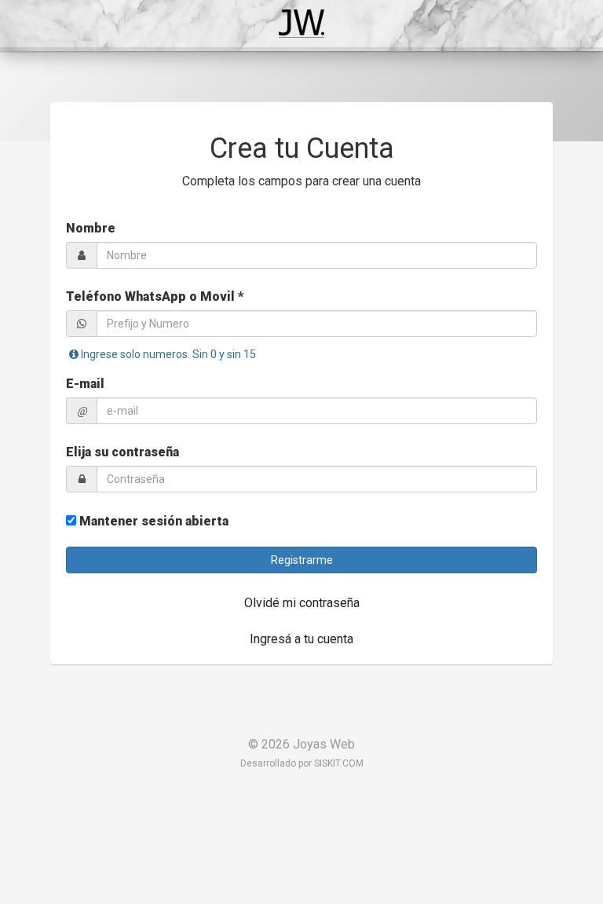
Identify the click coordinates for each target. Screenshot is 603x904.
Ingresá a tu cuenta (301, 638)
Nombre (90, 228)
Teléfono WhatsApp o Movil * (154, 296)
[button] (301, 560)
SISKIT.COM (339, 763)
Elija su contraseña (122, 452)
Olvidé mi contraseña (302, 602)
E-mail (85, 383)
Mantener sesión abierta (152, 521)
